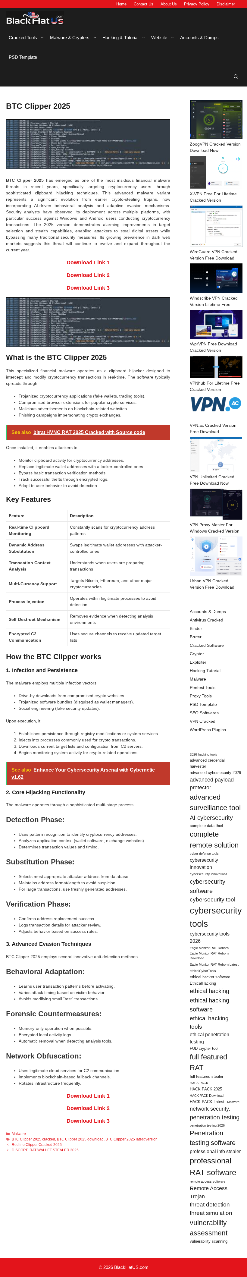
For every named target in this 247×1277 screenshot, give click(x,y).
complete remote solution (214, 839)
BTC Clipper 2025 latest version (131, 1139)
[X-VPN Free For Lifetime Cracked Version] (216, 173)
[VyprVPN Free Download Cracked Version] (216, 325)
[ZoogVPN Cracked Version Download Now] (216, 120)
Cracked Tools (23, 37)
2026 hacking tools (203, 754)
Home (121, 4)
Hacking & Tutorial (120, 37)
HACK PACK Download (207, 1095)
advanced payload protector (212, 784)
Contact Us (143, 4)
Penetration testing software (213, 1137)
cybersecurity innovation (204, 863)
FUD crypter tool (204, 1048)
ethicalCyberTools (203, 971)
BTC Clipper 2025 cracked (33, 1139)
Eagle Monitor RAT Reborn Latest (214, 964)
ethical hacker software (210, 977)
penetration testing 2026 (207, 1125)
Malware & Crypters (69, 37)
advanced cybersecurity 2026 (215, 772)
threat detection (210, 1204)
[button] (236, 76)
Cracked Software (207, 645)
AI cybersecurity (211, 817)
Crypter (197, 653)
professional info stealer (215, 1151)
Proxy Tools (201, 696)
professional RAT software (213, 1166)
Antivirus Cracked (206, 620)
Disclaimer (226, 4)
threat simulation (211, 1213)
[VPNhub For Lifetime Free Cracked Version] (216, 368)
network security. (210, 1109)
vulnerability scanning (208, 1241)
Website (159, 37)
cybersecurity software (207, 886)
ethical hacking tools (209, 1022)
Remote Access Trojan (208, 1192)
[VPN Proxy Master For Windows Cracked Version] (216, 505)
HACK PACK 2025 (206, 1089)
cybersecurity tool (212, 899)
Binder (196, 628)
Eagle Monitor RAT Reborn (209, 948)
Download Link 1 (88, 262)
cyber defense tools (204, 853)
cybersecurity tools (216, 917)
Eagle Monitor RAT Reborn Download (209, 955)
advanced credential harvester (207, 763)
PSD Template (23, 57)
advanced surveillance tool (215, 802)
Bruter (196, 636)
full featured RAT (208, 1062)
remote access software (207, 1181)
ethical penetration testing (209, 1038)
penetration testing (214, 1117)
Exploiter (198, 662)
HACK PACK (199, 1083)
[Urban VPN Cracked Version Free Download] (216, 557)
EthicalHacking (203, 983)
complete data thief (206, 825)
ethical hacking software (209, 1005)
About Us (169, 4)
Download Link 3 (88, 288)
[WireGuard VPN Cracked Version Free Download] (216, 227)
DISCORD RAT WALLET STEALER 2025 (45, 1150)
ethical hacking (209, 991)
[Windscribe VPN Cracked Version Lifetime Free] (216, 279)
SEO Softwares (204, 712)
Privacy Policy (196, 4)
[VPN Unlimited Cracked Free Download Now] (216, 455)
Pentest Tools (202, 687)
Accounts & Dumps (199, 37)
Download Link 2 (88, 275)
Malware (19, 1134)
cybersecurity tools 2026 (210, 937)
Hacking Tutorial (205, 670)
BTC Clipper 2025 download (80, 1139)
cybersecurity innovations (208, 874)
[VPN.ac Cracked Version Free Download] (216, 408)
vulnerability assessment (208, 1228)
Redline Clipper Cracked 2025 (37, 1145)
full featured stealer (206, 1076)
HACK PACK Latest (207, 1101)
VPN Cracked (202, 721)
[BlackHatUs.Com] (35, 18)
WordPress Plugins (208, 729)
